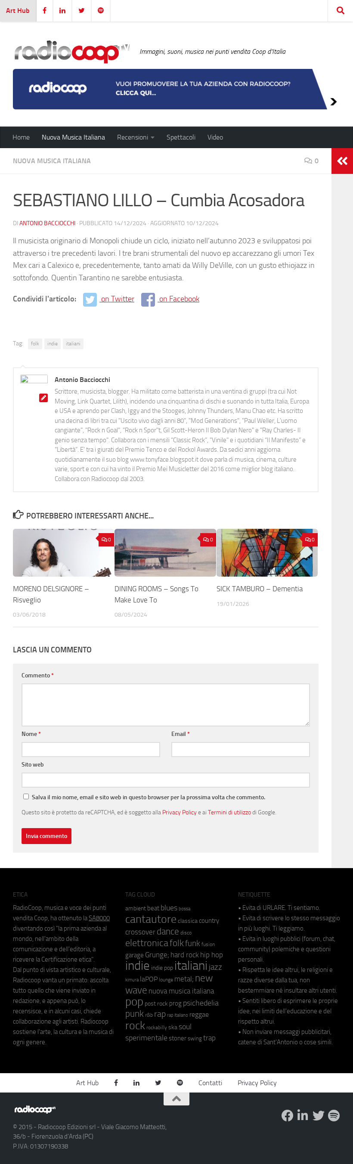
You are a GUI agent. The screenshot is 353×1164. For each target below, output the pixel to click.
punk (134, 1014)
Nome (31, 734)
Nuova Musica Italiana (73, 137)
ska (172, 1027)
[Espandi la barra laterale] (342, 161)
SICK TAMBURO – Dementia (260, 588)
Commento (38, 675)
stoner (177, 1038)
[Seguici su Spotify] (334, 1116)
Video (215, 137)
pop (134, 1002)
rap (160, 1014)
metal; (184, 979)
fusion (208, 944)
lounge (166, 980)
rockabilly (156, 1027)
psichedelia (201, 1003)
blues (169, 908)
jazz (215, 967)
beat (153, 908)
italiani (73, 344)
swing (195, 1038)
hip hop (211, 954)
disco (186, 933)
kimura (132, 980)
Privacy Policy (179, 812)
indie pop (162, 968)
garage (134, 955)
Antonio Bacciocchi (47, 223)
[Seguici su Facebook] (288, 1116)
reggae (199, 1014)
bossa (184, 909)
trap (209, 1038)
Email (180, 734)
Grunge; (157, 955)
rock (135, 1025)
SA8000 (99, 918)
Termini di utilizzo (229, 812)
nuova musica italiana (181, 991)
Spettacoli (181, 137)
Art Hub (18, 10)
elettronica (146, 943)
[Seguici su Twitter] (319, 1116)
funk (192, 943)
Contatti (210, 1083)
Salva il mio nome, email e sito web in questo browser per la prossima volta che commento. (148, 797)
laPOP (149, 979)
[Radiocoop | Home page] (72, 52)
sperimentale (146, 1038)
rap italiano (177, 1015)
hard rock (184, 955)
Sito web (33, 764)
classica (188, 921)
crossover (140, 932)
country (209, 921)
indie (52, 344)
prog (175, 1003)
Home (21, 137)
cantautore (150, 919)
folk (35, 344)
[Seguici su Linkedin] (303, 1116)
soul (185, 1026)
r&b (149, 1015)
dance (168, 931)
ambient (135, 908)
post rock (156, 1003)
